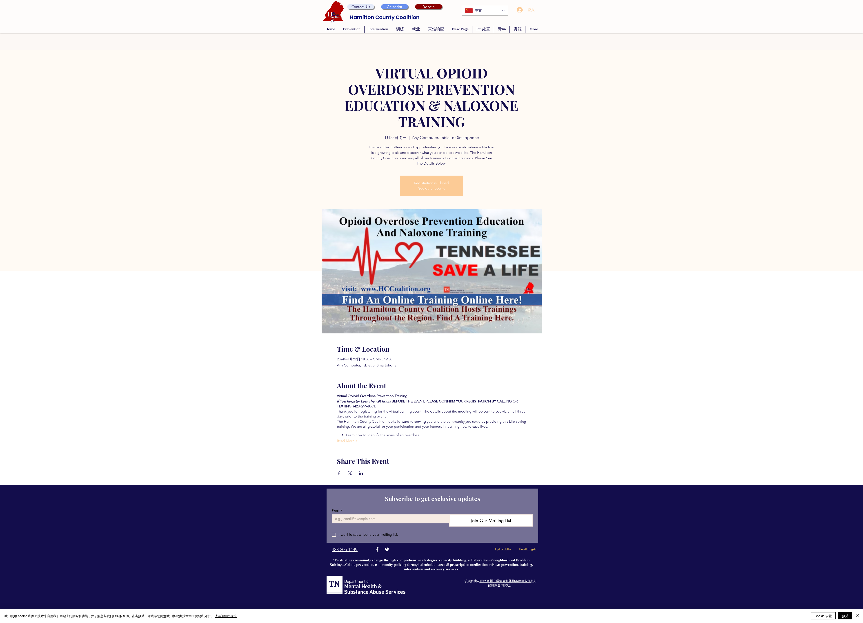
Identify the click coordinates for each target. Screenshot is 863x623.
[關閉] (857, 615)
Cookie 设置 (823, 616)
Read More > (347, 441)
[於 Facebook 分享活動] (339, 473)
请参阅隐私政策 (226, 616)
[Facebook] (377, 549)
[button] (360, 6)
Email (337, 511)
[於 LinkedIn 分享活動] (361, 473)
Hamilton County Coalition (385, 17)
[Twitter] (387, 549)
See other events (431, 188)
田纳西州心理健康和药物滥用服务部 (505, 581)
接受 (845, 616)
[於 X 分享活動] (350, 473)
